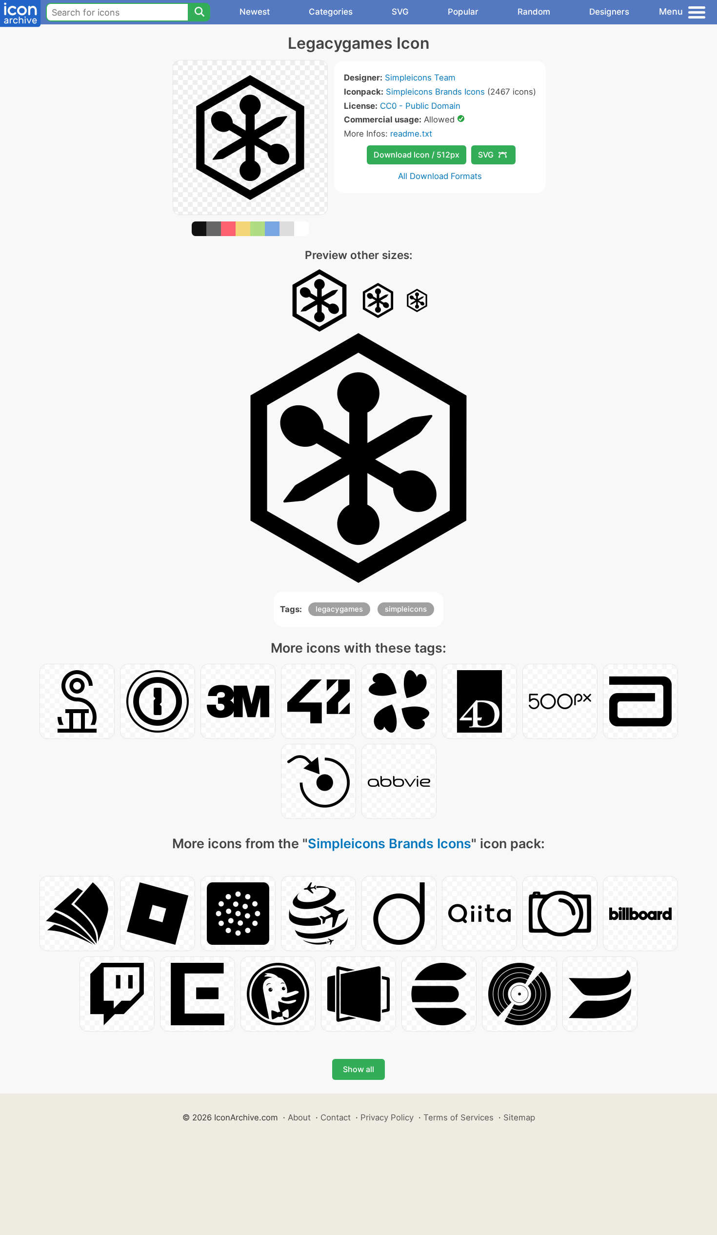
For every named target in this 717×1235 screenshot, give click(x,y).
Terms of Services (458, 1117)
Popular (463, 12)
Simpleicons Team (420, 77)
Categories (331, 12)
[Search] (199, 12)
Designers (609, 12)
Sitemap (519, 1117)
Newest (254, 12)
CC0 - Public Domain (420, 106)
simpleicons (406, 609)
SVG (400, 12)
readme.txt (411, 134)
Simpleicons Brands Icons (435, 92)
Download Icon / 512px (416, 154)
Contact (335, 1117)
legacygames (339, 609)
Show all (358, 1069)
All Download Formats (440, 176)
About (299, 1117)
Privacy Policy (387, 1117)
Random (534, 12)
